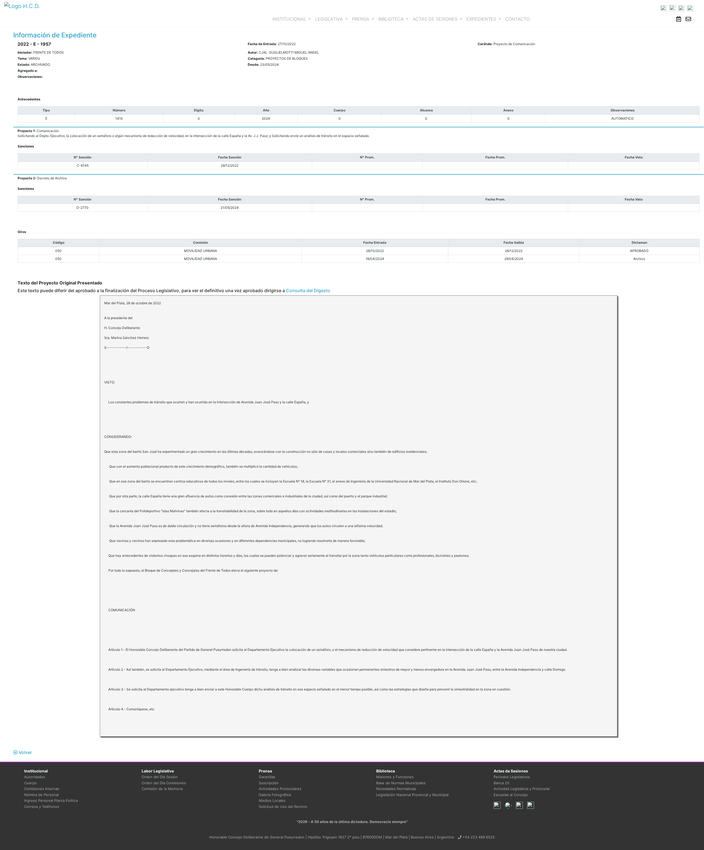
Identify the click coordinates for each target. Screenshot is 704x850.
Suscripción (269, 783)
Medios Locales (272, 800)
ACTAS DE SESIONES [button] (436, 19)
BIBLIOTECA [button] (391, 19)
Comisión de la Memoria (162, 788)
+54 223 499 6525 (478, 837)
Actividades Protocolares (280, 788)
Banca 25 (501, 783)
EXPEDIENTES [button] (481, 19)
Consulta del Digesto (308, 290)
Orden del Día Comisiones (164, 783)
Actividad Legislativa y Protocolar (522, 788)
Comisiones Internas (41, 788)
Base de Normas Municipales (401, 783)
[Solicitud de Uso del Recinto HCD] (678, 18)
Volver (25, 752)
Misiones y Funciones (395, 777)
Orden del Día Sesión (160, 777)
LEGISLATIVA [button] (329, 19)
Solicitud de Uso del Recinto (283, 806)
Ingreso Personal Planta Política (51, 800)
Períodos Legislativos (512, 777)
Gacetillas (267, 777)
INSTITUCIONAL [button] (293, 19)
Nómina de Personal (41, 795)
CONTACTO (517, 19)
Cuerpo (30, 783)
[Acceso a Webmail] (688, 18)
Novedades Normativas (396, 788)
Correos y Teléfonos (41, 806)
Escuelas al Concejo (511, 795)
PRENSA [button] (361, 19)
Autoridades (34, 777)
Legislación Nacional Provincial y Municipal (412, 795)
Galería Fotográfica (275, 795)
